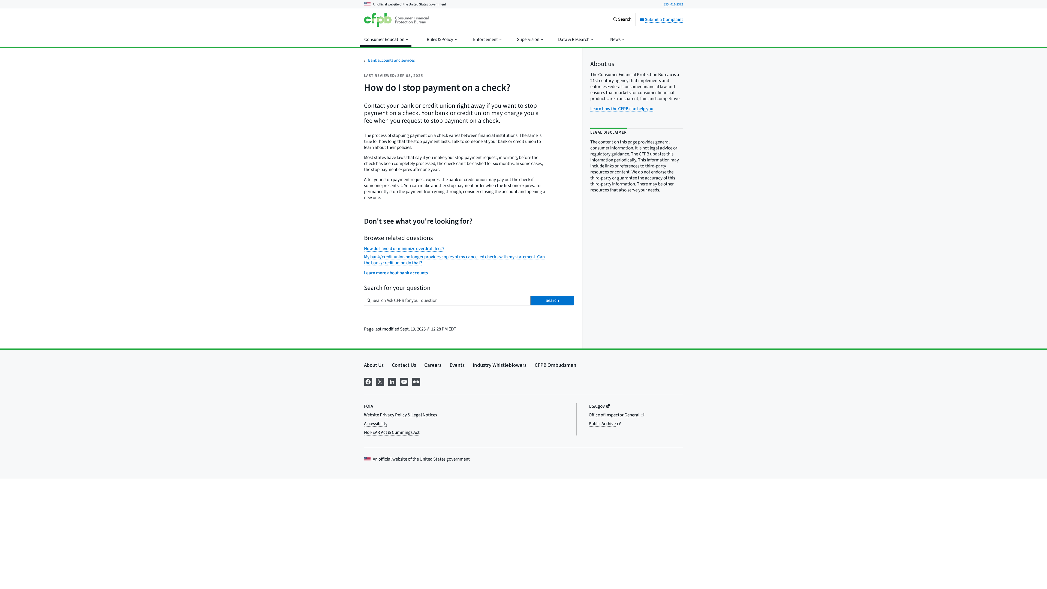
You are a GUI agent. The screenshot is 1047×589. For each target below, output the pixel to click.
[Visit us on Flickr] (416, 381)
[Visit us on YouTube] (404, 381)
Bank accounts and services (391, 60)
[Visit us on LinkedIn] (392, 381)
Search (552, 300)
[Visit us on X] (380, 381)
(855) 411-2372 (673, 4)
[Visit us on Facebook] (368, 381)
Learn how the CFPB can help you (621, 109)
